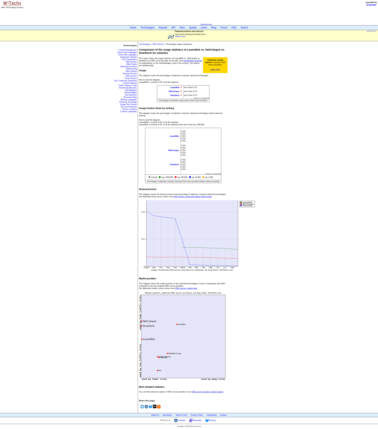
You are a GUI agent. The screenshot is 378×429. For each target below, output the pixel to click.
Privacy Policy (197, 415)
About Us (155, 415)
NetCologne (174, 91)
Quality (193, 27)
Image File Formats (128, 104)
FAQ (234, 27)
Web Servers (131, 62)
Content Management (128, 50)
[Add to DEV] (155, 409)
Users (204, 27)
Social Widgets (130, 92)
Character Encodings (128, 102)
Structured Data (130, 97)
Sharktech (174, 95)
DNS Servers (131, 76)
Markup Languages (129, 99)
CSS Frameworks (129, 59)
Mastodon (197, 420)
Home (133, 27)
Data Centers (131, 71)
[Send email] (142, 409)
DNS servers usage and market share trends (193, 196)
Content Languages (128, 111)
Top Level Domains (128, 107)
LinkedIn (181, 420)
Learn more (215, 69)
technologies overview (192, 61)
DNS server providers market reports (207, 392)
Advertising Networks (128, 88)
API (173, 27)
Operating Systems (128, 66)
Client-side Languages (127, 55)
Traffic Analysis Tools (127, 85)
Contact (223, 415)
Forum (223, 27)
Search (244, 27)
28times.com (180, 36)
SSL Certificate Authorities (125, 81)
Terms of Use (181, 415)
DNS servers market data (186, 288)
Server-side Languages (127, 52)
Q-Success (371, 5)
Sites (182, 27)
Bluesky (212, 420)
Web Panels (132, 64)
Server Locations (129, 109)
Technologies (148, 27)
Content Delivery (130, 83)
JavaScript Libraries (128, 57)
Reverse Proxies (130, 73)
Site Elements (131, 95)
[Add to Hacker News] (159, 409)
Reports (163, 27)
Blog (213, 27)
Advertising (211, 415)
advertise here (206, 24)
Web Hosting (131, 69)
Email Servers (131, 78)
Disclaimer (167, 415)
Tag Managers (131, 90)
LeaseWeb (174, 87)
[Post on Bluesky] (150, 409)
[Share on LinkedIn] (146, 409)
